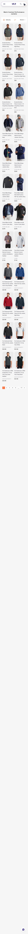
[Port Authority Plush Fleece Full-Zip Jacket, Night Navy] (20, 300)
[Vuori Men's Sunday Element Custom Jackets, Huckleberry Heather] (8, 239)
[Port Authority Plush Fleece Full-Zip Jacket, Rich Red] (8, 300)
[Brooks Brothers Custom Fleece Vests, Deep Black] (8, 61)
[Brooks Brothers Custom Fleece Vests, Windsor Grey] (8, 32)
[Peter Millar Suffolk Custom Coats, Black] (20, 211)
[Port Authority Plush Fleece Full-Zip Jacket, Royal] (20, 271)
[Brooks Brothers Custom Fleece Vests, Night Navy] (20, 32)
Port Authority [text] (6, 288)
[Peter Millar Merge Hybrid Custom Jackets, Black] (8, 182)
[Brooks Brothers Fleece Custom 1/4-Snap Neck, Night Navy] (20, 61)
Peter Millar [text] (6, 139)
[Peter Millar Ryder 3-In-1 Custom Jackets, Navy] (8, 123)
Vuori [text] (4, 258)
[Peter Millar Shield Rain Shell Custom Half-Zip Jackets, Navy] (20, 182)
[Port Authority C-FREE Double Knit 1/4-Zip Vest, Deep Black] (20, 360)
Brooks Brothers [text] (7, 49)
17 (21, 388)
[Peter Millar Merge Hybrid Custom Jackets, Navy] (8, 152)
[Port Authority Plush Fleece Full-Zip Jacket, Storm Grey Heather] (8, 271)
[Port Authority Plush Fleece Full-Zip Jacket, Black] (8, 330)
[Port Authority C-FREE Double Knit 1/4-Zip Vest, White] (20, 330)
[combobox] (20, 20)
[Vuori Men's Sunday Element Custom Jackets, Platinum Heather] (20, 239)
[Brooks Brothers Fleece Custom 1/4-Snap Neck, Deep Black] (8, 91)
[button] (4, 4)
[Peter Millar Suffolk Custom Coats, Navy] (8, 211)
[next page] (24, 388)
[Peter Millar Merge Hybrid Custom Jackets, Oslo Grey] (20, 123)
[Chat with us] (23, 929)
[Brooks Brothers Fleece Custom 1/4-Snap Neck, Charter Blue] (20, 91)
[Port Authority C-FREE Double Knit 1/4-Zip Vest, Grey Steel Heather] (8, 360)
